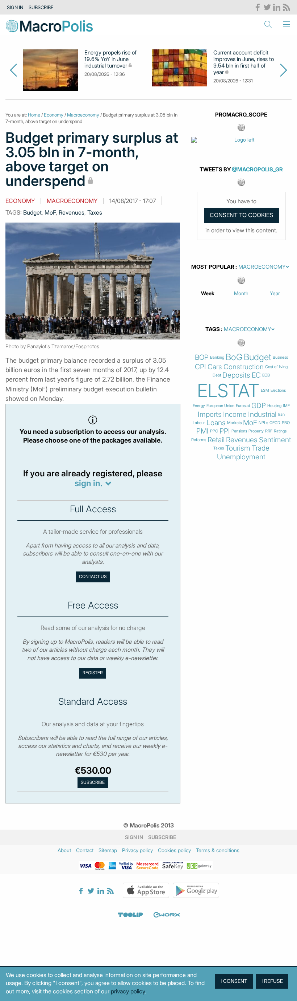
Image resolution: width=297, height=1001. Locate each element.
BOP (202, 357)
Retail (216, 440)
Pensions (239, 431)
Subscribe (41, 7)
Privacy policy (137, 850)
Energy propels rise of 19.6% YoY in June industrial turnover (110, 59)
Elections (278, 390)
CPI (200, 367)
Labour (199, 422)
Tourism (237, 448)
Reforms (198, 440)
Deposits (236, 375)
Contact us (92, 576)
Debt (217, 375)
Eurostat (243, 405)
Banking (217, 357)
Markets (234, 422)
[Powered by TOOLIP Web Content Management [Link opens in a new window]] (130, 915)
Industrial (262, 414)
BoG (234, 357)
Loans (216, 423)
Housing (274, 405)
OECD (274, 422)
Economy (53, 115)
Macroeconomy (83, 115)
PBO (286, 422)
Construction (243, 367)
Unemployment (241, 457)
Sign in (15, 7)
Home (34, 115)
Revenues (71, 212)
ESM (265, 390)
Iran (281, 414)
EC (256, 375)
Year (275, 293)
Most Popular (212, 267)
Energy (199, 405)
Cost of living (276, 367)
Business (280, 357)
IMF (286, 405)
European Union (220, 405)
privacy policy (128, 991)
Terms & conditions (217, 850)
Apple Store (146, 890)
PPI (224, 431)
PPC (214, 431)
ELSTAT (228, 391)
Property (256, 431)
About (64, 850)
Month (241, 293)
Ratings (280, 431)
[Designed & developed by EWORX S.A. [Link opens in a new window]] (166, 915)
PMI (202, 431)
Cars (215, 367)
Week (207, 293)
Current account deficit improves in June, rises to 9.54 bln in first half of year (243, 62)
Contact (84, 850)
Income (235, 414)
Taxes (94, 212)
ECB (266, 375)
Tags (212, 329)
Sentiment (275, 440)
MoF (50, 212)
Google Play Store (196, 890)
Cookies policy (174, 850)
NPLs (263, 422)
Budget (32, 212)
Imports (210, 414)
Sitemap (108, 850)
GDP (258, 406)
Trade (260, 448)
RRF (268, 431)
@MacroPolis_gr (257, 169)
